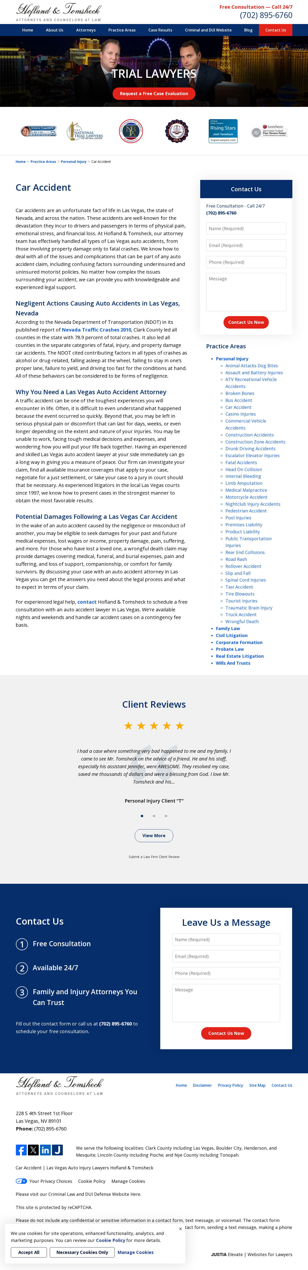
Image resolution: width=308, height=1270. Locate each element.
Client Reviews (154, 704)
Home (27, 30)
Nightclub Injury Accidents (252, 504)
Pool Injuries (238, 518)
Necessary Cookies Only (82, 1252)
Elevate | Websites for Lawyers (251, 1254)
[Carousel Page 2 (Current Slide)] (154, 816)
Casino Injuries (240, 414)
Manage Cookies (128, 1181)
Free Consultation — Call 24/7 (255, 7)
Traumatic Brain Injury (248, 608)
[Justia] (57, 1150)
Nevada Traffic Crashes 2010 (96, 329)
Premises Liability (243, 525)
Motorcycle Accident (246, 497)
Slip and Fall (237, 573)
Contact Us (275, 30)
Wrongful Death (242, 621)
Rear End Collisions (245, 552)
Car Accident (238, 407)
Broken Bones (239, 393)
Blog (248, 30)
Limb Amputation (243, 483)
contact (87, 602)
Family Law (228, 628)
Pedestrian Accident (246, 511)
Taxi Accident (239, 587)
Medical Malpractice (246, 490)
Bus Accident (238, 400)
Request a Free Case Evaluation (154, 93)
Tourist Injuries (241, 601)
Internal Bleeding (243, 476)
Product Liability (242, 531)
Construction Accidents (249, 435)
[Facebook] (21, 1150)
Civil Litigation (232, 635)
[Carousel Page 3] (166, 816)
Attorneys (86, 30)
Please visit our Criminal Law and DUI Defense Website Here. (78, 1194)
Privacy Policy (230, 1085)
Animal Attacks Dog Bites (251, 365)
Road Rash (236, 559)
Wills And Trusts (233, 663)
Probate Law (230, 649)
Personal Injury (74, 161)
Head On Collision (243, 469)
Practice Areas (122, 30)
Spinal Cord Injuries (245, 580)
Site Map (257, 1085)
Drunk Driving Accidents (250, 448)
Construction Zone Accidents (255, 442)
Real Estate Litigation (240, 656)
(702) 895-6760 (266, 15)
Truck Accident (241, 614)
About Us (54, 30)
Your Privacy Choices (51, 1181)
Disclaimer (202, 1085)
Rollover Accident (243, 566)
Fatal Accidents (241, 462)
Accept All (28, 1252)
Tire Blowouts (240, 594)
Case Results (160, 30)
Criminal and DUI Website (208, 30)
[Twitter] (33, 1150)
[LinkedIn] (45, 1150)
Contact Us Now (246, 322)
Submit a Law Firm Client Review (154, 856)
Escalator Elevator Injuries (252, 455)
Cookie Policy (91, 1181)
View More (154, 835)
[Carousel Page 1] (142, 816)
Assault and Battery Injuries (254, 372)
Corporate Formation (239, 642)
